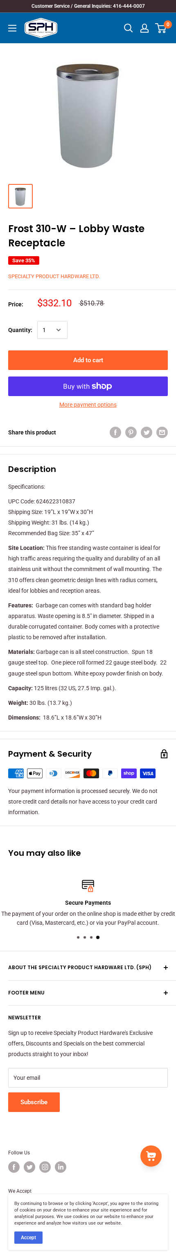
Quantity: (20, 330)
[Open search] (128, 28)
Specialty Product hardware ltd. (54, 276)
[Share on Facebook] (115, 432)
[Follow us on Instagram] (45, 1167)
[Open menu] (12, 28)
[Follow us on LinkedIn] (60, 1167)
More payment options (88, 404)
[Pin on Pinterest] (131, 432)
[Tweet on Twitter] (146, 432)
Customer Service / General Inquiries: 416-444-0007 (88, 6)
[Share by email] (162, 432)
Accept (28, 1237)
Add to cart (88, 360)
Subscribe (33, 1102)
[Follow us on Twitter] (29, 1167)
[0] (161, 28)
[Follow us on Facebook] (14, 1167)
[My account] (144, 28)
